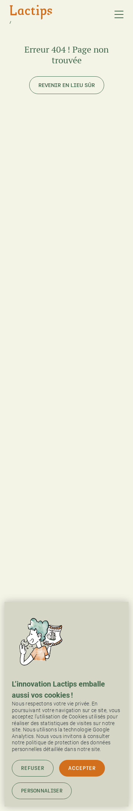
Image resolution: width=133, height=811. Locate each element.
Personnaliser (41, 791)
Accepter (82, 768)
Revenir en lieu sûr (66, 85)
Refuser (32, 768)
